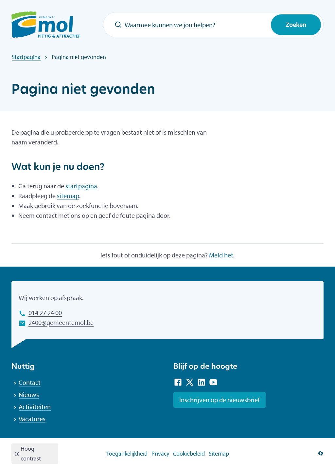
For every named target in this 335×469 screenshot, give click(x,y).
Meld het (221, 255)
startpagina (81, 186)
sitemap (68, 196)
